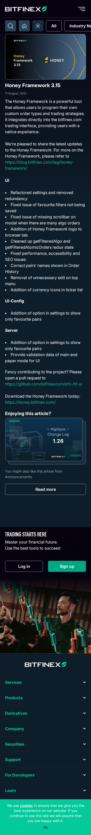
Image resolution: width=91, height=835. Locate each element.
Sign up (73, 567)
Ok (45, 827)
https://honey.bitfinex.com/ (30, 402)
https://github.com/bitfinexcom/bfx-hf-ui (43, 383)
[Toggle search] (10, 25)
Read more (45, 489)
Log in (30, 567)
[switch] (37, 25)
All (53, 25)
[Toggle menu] (82, 9)
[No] (84, 817)
